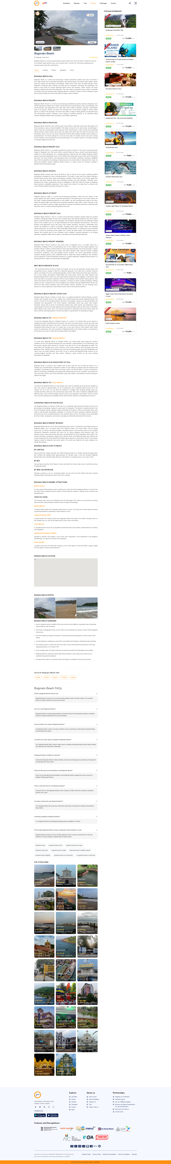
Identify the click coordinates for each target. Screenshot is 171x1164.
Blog (72, 1110)
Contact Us (92, 1102)
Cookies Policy (86, 1154)
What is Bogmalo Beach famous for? (46, 694)
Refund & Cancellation (109, 1154)
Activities (66, 3)
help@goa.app (38, 1111)
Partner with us (93, 1107)
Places (93, 3)
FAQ (90, 1104)
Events (113, 3)
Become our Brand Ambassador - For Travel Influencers (125, 1106)
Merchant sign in (120, 1099)
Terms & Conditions (124, 1154)
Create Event (119, 1112)
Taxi (85, 3)
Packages (103, 3)
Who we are (93, 1097)
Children (64, 677)
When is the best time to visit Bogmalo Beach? (49, 786)
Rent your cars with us (122, 1109)
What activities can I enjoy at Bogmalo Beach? (49, 724)
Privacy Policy (96, 1154)
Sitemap (134, 1154)
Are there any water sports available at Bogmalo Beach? (52, 740)
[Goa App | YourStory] (102, 1137)
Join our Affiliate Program (123, 1102)
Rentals (77, 3)
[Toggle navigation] (135, 3)
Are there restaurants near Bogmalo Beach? (48, 801)
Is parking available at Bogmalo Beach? (47, 817)
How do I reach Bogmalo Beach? (44, 709)
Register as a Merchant (122, 1097)
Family (38, 677)
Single (73, 677)
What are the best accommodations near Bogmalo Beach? (53, 770)
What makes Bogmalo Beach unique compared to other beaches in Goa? (58, 830)
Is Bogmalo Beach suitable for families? (47, 755)
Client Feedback (94, 1099)
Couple (55, 677)
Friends (46, 677)
